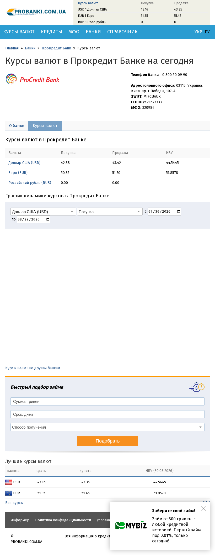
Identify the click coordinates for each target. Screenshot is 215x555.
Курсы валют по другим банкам (32, 368)
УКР (198, 32)
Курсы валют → (90, 3)
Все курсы (14, 503)
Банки (93, 32)
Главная (12, 48)
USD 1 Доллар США (92, 9)
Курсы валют (19, 32)
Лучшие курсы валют (28, 461)
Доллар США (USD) (24, 163)
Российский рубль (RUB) (29, 183)
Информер (19, 520)
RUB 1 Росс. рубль (92, 22)
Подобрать (108, 441)
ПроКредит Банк (56, 48)
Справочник (122, 32)
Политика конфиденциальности (63, 520)
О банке (16, 125)
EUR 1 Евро (86, 16)
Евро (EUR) (18, 173)
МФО (73, 32)
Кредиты (51, 32)
